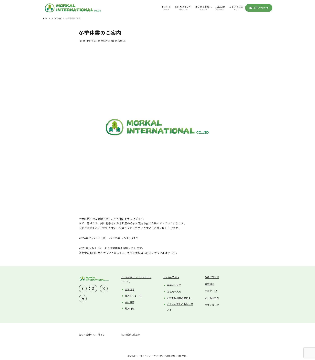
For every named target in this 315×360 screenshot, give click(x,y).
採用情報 (129, 308)
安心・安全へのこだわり (92, 334)
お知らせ (122, 41)
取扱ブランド (212, 277)
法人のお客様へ (171, 277)
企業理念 (129, 289)
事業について (174, 285)
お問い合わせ (260, 7)
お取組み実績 (174, 291)
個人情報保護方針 (130, 334)
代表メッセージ (133, 295)
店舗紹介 (209, 284)
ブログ (209, 291)
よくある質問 (212, 298)
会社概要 (129, 302)
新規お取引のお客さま (178, 298)
